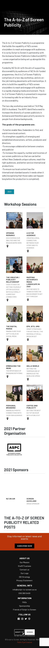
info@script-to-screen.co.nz (24, 589)
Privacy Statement (24, 580)
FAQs (24, 602)
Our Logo (24, 573)
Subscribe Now (24, 546)
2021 (9, 191)
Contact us (24, 569)
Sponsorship (24, 606)
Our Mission (24, 562)
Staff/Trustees (24, 566)
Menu (43, 5)
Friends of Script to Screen (24, 609)
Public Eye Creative (24, 642)
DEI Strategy (24, 577)
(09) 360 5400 (24, 593)
